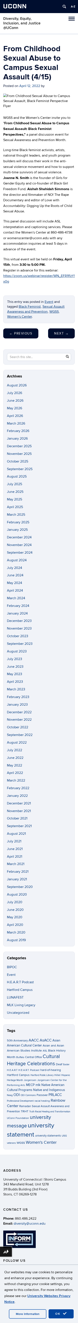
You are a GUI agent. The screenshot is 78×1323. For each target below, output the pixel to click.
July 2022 (14, 750)
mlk (38, 1085)
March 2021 (15, 864)
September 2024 (19, 552)
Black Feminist (30, 306)
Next (61, 333)
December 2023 (19, 621)
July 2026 (14, 393)
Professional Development (20, 1100)
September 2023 (19, 644)
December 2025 (19, 446)
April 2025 (15, 507)
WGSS (54, 311)
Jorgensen (30, 1080)
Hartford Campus (19, 990)
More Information (27, 1314)
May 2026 (14, 408)
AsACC (46, 1040)
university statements (48, 1135)
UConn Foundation (18, 1118)
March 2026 (16, 423)
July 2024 (14, 568)
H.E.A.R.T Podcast (20, 982)
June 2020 (15, 910)
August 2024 (17, 560)
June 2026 (15, 400)
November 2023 (19, 628)
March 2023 (16, 689)
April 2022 (15, 773)
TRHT (24, 1111)
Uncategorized (18, 1013)
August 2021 (16, 833)
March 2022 (16, 780)
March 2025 (16, 514)
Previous (20, 333)
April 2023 (15, 681)
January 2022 (17, 796)
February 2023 (18, 697)
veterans (11, 1143)
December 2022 (19, 712)
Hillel (57, 1075)
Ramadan (25, 1106)
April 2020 (15, 925)
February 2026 (18, 431)
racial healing (42, 1101)
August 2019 (16, 940)
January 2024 (17, 613)
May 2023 (14, 674)
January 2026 (17, 438)
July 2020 (14, 902)
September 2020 (20, 887)
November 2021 (19, 811)
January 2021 (17, 879)
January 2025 (17, 529)
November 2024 (19, 545)
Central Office (33, 1057)
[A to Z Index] (73, 6)
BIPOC (12, 967)
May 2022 (14, 765)
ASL (45, 1050)
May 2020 (14, 917)
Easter (66, 1064)
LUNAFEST (15, 997)
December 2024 (19, 537)
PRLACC (55, 1095)
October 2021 (17, 818)
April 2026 (15, 416)
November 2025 (19, 454)
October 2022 (17, 727)
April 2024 (15, 590)
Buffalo (20, 1057)
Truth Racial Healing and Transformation (49, 1111)
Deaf (59, 1064)
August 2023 (17, 651)
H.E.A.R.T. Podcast (28, 1070)
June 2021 (15, 849)
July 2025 (14, 484)
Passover (42, 1095)
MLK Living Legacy (21, 1005)
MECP (30, 1085)
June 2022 (15, 758)
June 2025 (15, 492)
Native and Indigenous (49, 1090)
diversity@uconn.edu (30, 1223)
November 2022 (19, 719)
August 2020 (17, 894)
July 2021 (14, 841)
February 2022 (18, 788)
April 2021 (14, 856)
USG (64, 1135)
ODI (16, 1095)
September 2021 (19, 826)
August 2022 (17, 742)
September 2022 (19, 735)
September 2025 (19, 469)
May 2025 (14, 499)
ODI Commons (28, 1095)
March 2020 (16, 932)
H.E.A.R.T (12, 1070)
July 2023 (14, 659)
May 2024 (14, 583)
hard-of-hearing (50, 1070)
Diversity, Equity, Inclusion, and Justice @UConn (22, 23)
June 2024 (15, 575)
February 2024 (18, 606)
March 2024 (16, 598)
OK (58, 1314)
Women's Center (19, 316)
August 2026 (17, 385)
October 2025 (17, 461)
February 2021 (17, 871)
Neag (10, 1095)
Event (49, 302)
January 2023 (17, 704)
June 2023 (15, 666)
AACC (34, 1040)
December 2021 (19, 803)
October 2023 (17, 636)
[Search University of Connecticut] (64, 6)
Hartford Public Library (42, 1075)
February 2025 (18, 522)
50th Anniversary (17, 1040)
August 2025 (17, 476)
